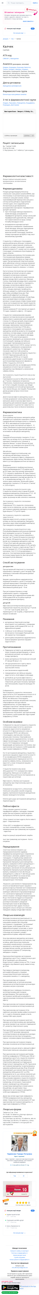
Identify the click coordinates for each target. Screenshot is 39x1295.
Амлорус (18, 69)
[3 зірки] (23, 1202)
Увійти (35, 3)
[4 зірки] (26, 1202)
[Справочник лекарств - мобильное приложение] (19, 162)
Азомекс (12, 69)
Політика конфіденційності (19, 1253)
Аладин (5, 67)
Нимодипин (21, 103)
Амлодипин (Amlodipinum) (12, 86)
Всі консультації (18, 33)
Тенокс (5, 69)
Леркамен (12, 103)
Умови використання (19, 1255)
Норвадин (12, 67)
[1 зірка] (17, 1202)
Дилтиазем (15, 105)
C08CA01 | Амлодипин (11, 59)
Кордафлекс (30, 103)
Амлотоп (27, 67)
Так (14, 1176)
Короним (20, 67)
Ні (23, 1176)
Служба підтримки (19, 1257)
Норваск (25, 69)
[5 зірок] (29, 1202)
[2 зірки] (20, 1202)
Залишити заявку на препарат (19, 1251)
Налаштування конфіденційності (19, 1259)
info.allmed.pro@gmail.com (20, 1267)
